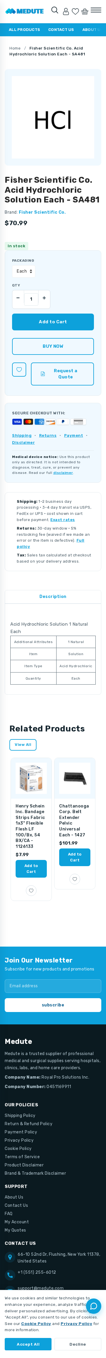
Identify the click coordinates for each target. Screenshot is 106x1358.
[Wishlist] (75, 11)
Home (15, 48)
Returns (48, 435)
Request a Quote (65, 374)
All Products (24, 29)
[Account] (65, 11)
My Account (17, 1221)
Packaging (23, 260)
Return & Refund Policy (28, 1123)
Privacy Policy (19, 1140)
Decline (77, 1344)
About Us (14, 1197)
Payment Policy (21, 1132)
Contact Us (61, 29)
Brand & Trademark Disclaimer (35, 1173)
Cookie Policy (18, 1148)
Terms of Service (22, 1156)
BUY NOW (53, 346)
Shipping (22, 435)
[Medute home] (24, 11)
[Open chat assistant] (93, 1306)
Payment (73, 435)
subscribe (53, 1005)
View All (23, 744)
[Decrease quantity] (18, 296)
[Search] (54, 10)
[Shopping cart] (84, 11)
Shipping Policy (20, 1115)
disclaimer (63, 473)
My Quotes (15, 1230)
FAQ (9, 1213)
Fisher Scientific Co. (42, 212)
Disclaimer (23, 442)
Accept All (28, 1344)
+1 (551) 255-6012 (37, 1272)
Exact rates (62, 520)
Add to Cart (31, 868)
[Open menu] (96, 10)
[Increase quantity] (44, 296)
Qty (16, 285)
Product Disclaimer (24, 1165)
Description (53, 596)
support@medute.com (41, 1288)
